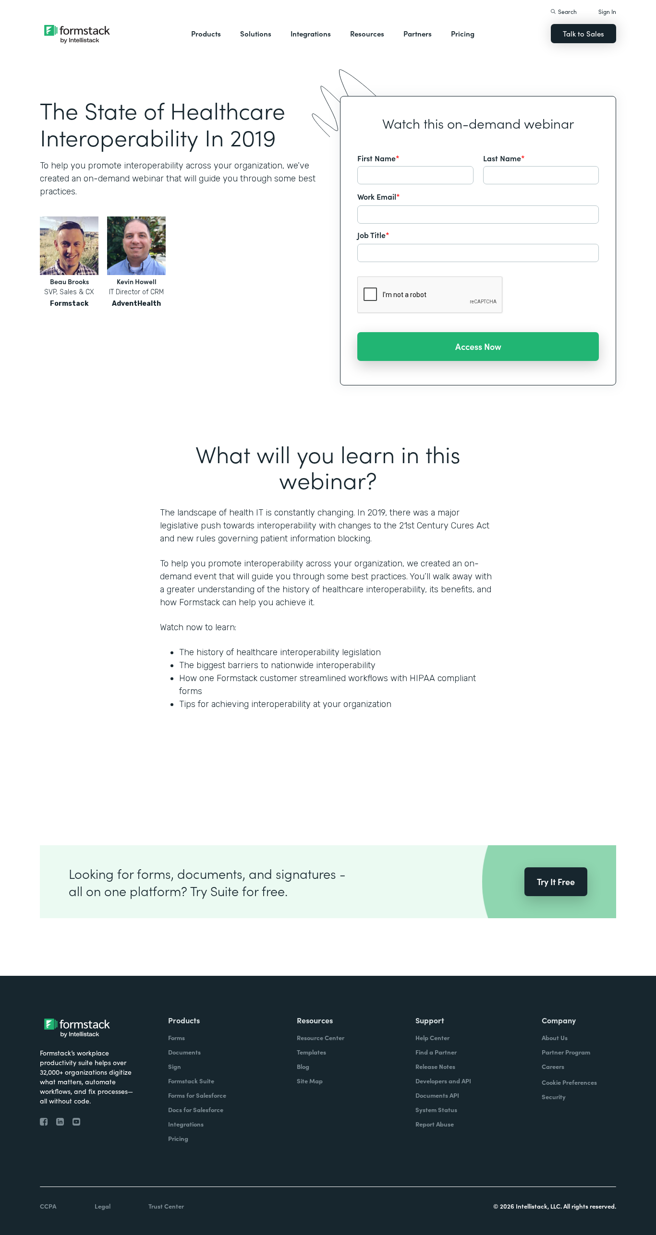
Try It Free (556, 881)
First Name (378, 158)
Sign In (607, 11)
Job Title (373, 234)
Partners (417, 33)
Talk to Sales (583, 33)
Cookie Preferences (569, 1082)
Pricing (462, 33)
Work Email (378, 196)
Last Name (504, 158)
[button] (206, 33)
